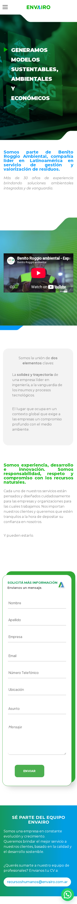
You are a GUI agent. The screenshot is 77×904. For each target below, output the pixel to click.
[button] (67, 894)
